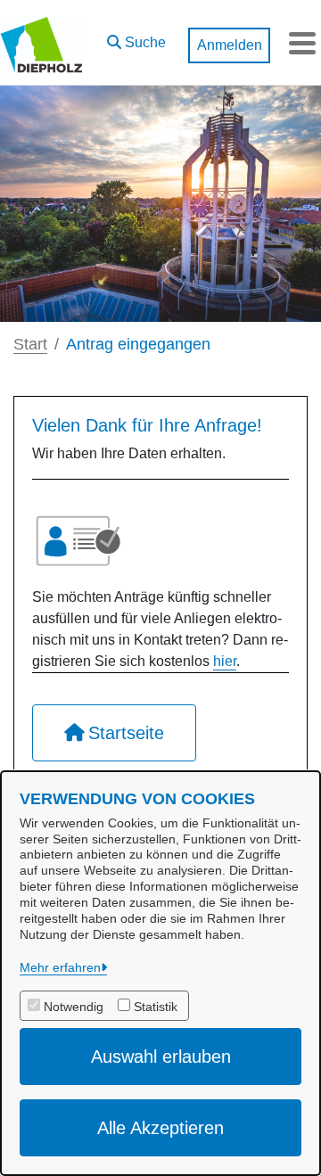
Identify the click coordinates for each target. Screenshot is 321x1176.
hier (224, 661)
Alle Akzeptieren (160, 1128)
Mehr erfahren (60, 967)
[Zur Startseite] (41, 43)
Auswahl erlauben (161, 1056)
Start (30, 344)
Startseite (126, 733)
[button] (136, 38)
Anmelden (229, 45)
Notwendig (73, 1006)
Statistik (155, 1006)
